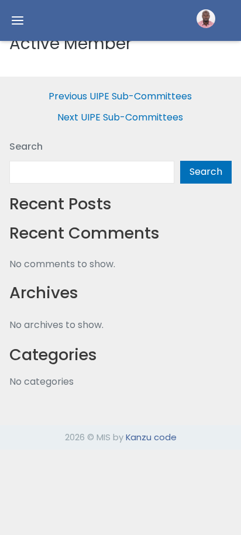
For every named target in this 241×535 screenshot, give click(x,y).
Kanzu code (151, 437)
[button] (206, 18)
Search (26, 146)
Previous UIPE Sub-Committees (120, 96)
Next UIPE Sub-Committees (120, 117)
